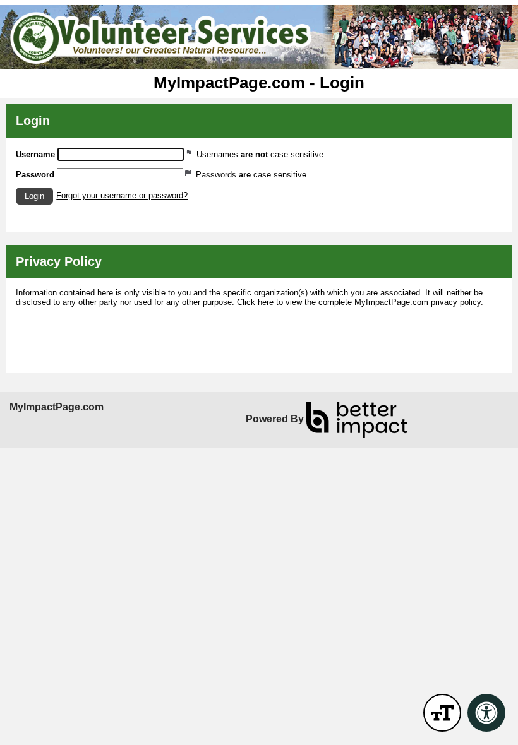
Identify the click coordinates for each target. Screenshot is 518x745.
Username (35, 154)
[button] (34, 196)
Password (35, 174)
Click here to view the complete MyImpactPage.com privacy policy (359, 302)
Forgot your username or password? (122, 195)
